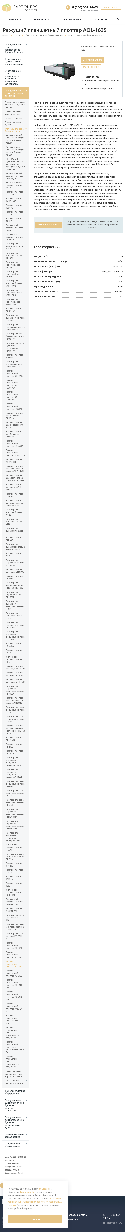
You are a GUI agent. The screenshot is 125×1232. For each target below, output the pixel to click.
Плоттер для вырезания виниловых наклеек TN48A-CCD (15, 813)
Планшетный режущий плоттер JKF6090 (14, 237)
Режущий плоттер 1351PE (14, 206)
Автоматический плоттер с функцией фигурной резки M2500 (15, 139)
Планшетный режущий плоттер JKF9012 (14, 227)
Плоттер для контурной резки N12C (14, 512)
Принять (35, 1219)
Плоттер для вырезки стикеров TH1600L (14, 594)
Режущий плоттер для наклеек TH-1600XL (14, 487)
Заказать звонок (110, 7)
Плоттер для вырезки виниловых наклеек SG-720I (15, 364)
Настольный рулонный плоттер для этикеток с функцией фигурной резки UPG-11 (15, 164)
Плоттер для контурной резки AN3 (14, 521)
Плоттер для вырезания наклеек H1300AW (15, 562)
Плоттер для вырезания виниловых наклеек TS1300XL (15, 635)
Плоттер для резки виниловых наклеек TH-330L (15, 856)
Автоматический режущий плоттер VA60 (14, 185)
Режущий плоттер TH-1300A (14, 739)
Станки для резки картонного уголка (14, 1082)
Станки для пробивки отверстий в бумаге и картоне (15, 104)
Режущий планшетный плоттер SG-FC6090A (12, 396)
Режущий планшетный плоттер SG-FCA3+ (14, 373)
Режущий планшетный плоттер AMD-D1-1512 (14, 1007)
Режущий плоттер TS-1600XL (14, 495)
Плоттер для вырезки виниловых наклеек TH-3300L (15, 585)
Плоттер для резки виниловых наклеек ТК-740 (15, 793)
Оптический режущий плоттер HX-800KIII (14, 892)
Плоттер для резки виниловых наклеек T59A (15, 709)
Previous (43, 69)
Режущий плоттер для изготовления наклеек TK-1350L (14, 503)
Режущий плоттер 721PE (14, 219)
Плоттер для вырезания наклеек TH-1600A (15, 625)
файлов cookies (28, 1192)
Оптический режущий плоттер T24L (14, 659)
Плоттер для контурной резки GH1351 (14, 255)
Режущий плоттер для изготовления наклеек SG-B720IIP (15, 478)
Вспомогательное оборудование (14, 1135)
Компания (41, 19)
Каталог (14, 19)
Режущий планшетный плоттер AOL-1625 (15, 964)
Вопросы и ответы (77, 1215)
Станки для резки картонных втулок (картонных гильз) (13, 1074)
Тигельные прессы (13, 118)
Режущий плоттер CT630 (14, 871)
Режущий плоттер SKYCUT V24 (14, 909)
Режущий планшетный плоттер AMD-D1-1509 (14, 1019)
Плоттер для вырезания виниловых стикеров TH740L (14, 773)
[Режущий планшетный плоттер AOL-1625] (64, 69)
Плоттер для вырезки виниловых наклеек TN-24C (15, 546)
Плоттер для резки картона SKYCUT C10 (15, 917)
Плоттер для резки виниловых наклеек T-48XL (15, 719)
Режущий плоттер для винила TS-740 (15, 674)
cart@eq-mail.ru (114, 1223)
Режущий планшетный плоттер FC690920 (15, 406)
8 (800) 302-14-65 (85, 7)
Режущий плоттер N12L (14, 554)
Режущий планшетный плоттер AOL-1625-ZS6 (15, 996)
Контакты (101, 19)
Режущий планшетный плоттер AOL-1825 (15, 954)
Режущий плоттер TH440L (14, 745)
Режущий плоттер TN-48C (14, 538)
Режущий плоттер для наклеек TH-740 (15, 667)
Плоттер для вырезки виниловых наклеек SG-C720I (15, 327)
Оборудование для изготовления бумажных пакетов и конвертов (14, 1105)
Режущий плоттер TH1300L (14, 752)
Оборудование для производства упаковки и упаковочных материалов (13, 77)
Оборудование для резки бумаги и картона (14, 93)
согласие (44, 1188)
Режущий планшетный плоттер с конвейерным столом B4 (12, 1032)
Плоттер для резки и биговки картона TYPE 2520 (15, 927)
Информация (71, 19)
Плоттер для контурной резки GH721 (14, 264)
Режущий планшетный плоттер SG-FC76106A (12, 384)
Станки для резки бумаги (13, 123)
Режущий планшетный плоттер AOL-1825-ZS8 (15, 984)
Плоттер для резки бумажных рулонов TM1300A (15, 336)
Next (70, 69)
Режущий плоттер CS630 (14, 884)
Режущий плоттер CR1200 (14, 864)
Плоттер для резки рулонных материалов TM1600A (15, 347)
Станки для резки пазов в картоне (13, 112)
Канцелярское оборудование (12, 1144)
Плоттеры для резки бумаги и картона (14, 130)
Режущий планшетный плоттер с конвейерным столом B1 (12, 1061)
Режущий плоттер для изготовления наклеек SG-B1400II (15, 468)
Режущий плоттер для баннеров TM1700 (14, 415)
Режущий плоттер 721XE (14, 213)
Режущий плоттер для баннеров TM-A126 (15, 425)
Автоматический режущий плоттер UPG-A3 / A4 (14, 176)
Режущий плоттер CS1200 (14, 877)
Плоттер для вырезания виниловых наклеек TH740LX (15, 690)
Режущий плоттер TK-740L (14, 577)
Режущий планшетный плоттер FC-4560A (14, 443)
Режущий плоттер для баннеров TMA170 (14, 434)
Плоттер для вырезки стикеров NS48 (14, 531)
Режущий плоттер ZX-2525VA (14, 193)
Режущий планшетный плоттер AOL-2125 (15, 945)
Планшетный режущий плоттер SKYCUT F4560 (14, 901)
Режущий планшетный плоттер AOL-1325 (15, 973)
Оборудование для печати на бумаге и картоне (14, 61)
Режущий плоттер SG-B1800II (14, 460)
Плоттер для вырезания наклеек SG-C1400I (15, 317)
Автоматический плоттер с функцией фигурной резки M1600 (15, 151)
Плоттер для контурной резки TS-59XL (14, 615)
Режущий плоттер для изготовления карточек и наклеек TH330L (15, 730)
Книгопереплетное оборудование (15, 1092)
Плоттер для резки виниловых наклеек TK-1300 (15, 784)
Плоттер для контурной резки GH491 (14, 274)
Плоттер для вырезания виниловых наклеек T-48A (15, 605)
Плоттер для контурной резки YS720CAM (14, 292)
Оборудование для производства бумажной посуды (14, 48)
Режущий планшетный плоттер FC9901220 (15, 452)
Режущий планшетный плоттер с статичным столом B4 (15, 1047)
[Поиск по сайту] (118, 19)
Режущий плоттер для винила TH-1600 (15, 680)
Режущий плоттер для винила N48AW (15, 570)
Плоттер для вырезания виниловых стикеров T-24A (13, 761)
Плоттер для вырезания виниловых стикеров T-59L (13, 837)
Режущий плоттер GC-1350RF (14, 199)
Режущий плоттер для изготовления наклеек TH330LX (14, 700)
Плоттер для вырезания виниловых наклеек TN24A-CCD (15, 825)
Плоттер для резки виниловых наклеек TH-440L (15, 802)
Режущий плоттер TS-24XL (14, 651)
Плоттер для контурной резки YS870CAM (14, 283)
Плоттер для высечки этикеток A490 (14, 246)
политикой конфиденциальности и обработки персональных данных (35, 1201)
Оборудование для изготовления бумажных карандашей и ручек (14, 1122)
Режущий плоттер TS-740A (14, 644)
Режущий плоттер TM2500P (14, 309)
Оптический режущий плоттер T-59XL (14, 847)
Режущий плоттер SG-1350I (14, 356)
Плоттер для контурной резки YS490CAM (14, 302)
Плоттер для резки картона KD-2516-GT (15, 936)
